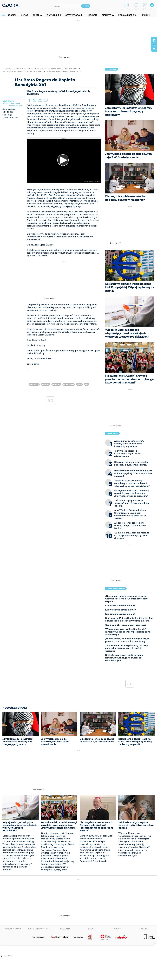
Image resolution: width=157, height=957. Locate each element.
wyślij (46, 100)
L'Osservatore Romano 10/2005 (15, 104)
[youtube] (154, 48)
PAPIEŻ (79, 384)
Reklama (91, 929)
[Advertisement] (78, 39)
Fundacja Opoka (13, 929)
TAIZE (86, 384)
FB (29, 100)
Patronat (117, 929)
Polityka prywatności (39, 929)
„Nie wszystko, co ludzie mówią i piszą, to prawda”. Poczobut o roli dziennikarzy (127, 640)
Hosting (144, 929)
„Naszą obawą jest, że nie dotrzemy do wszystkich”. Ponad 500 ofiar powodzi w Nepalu (126, 599)
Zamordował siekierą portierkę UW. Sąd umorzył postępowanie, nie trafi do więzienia (126, 648)
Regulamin (65, 929)
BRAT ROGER (45, 384)
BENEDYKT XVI (34, 384)
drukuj (40, 100)
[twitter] (154, 44)
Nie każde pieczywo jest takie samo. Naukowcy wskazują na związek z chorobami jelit (124, 658)
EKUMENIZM (56, 384)
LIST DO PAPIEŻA (68, 384)
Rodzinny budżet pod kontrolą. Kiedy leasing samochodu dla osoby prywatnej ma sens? (129, 619)
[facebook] (154, 40)
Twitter (35, 100)
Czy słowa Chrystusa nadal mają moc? (125, 624)
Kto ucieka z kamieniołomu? (120, 605)
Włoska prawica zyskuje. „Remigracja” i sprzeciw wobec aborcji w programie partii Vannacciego (127, 632)
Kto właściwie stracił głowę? (120, 609)
